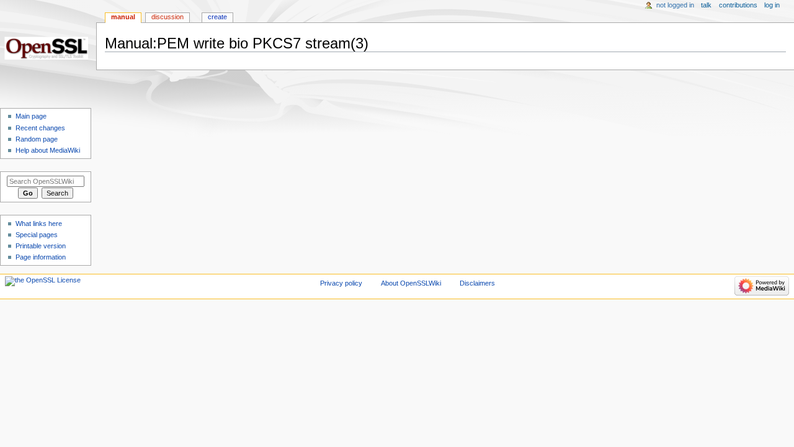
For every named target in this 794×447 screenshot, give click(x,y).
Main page (31, 116)
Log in (772, 5)
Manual (123, 16)
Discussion (167, 16)
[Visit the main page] (48, 48)
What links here (39, 223)
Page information (41, 257)
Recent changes (40, 128)
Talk (706, 5)
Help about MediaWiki (48, 150)
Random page (37, 139)
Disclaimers (477, 283)
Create (217, 16)
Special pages (37, 234)
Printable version (41, 246)
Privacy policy (341, 283)
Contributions (738, 5)
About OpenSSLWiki (411, 283)
